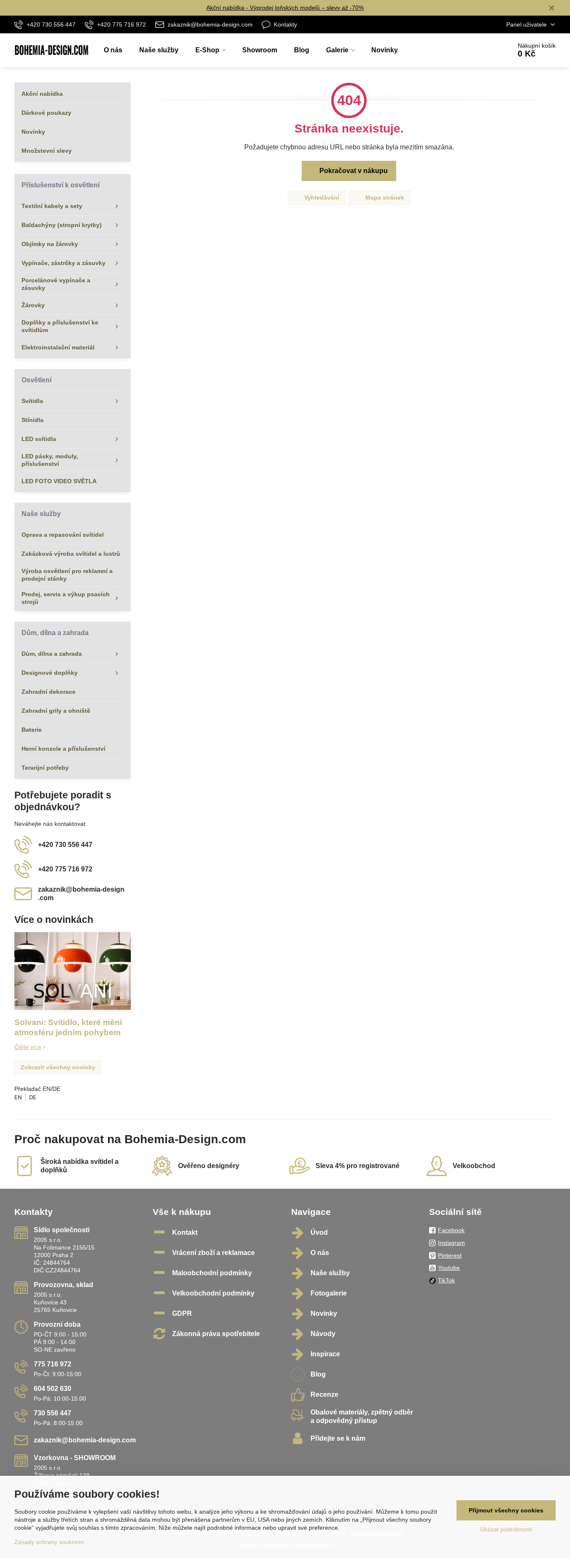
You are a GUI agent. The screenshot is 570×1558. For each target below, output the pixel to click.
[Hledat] (481, 50)
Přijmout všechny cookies (506, 1510)
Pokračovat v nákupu (353, 170)
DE (32, 1097)
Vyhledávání (321, 197)
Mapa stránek (384, 197)
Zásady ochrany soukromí (49, 1542)
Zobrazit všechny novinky (58, 1067)
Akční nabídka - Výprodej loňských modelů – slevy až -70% (285, 7)
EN (18, 1097)
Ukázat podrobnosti (506, 1529)
